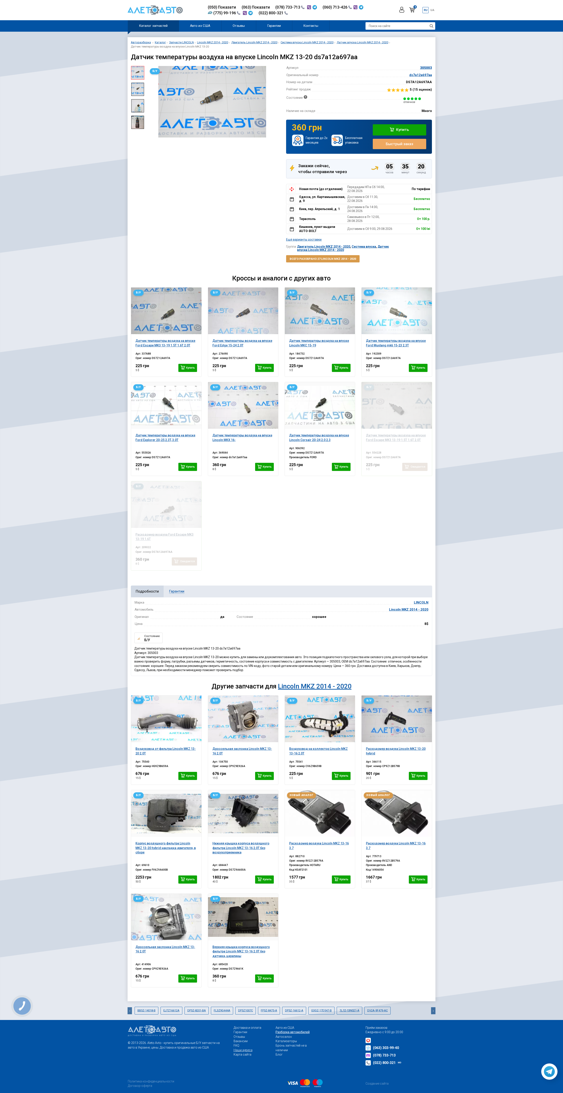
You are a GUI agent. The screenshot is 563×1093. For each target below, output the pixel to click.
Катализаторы (286, 1041)
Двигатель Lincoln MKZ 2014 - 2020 (323, 246)
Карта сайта (242, 1054)
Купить (402, 129)
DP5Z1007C (245, 1010)
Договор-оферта (140, 1086)
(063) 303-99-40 (386, 1048)
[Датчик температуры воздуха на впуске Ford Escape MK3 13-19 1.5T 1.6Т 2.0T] (166, 310)
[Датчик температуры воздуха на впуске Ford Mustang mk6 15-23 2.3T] (397, 310)
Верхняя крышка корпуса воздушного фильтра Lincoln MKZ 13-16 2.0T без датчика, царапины (241, 951)
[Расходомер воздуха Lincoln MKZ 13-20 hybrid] (397, 719)
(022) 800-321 (271, 13)
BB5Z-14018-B (146, 1010)
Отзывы (239, 26)
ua (432, 10)
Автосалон (284, 1036)
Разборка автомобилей (293, 1032)
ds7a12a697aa (420, 75)
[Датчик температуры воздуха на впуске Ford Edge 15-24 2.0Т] (243, 310)
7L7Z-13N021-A (349, 1010)
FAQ (236, 1045)
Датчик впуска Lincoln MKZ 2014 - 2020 (343, 248)
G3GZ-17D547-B (321, 1010)
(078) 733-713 (288, 7)
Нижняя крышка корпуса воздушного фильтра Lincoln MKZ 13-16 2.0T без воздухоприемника (240, 848)
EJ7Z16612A (171, 1010)
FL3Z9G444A (222, 1010)
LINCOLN (421, 602)
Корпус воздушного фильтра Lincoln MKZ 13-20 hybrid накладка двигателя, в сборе (165, 848)
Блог (279, 1054)
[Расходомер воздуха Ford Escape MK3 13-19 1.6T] (166, 504)
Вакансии (241, 1041)
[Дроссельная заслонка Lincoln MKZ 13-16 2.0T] (243, 719)
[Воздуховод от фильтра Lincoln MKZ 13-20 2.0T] (166, 719)
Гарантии (274, 26)
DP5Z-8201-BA (196, 1010)
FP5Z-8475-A (269, 1010)
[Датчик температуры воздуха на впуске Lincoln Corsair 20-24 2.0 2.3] (320, 405)
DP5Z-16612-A (294, 1010)
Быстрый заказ (399, 144)
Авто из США (200, 26)
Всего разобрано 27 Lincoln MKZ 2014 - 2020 (323, 258)
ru (426, 10)
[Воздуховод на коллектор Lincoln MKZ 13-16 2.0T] (320, 719)
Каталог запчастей (153, 26)
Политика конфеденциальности (151, 1081)
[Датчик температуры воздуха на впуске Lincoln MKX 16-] (243, 405)
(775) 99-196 (225, 13)
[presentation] (151, 101)
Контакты (310, 26)
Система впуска (364, 246)
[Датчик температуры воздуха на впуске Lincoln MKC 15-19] (320, 310)
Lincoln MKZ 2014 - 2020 (408, 609)
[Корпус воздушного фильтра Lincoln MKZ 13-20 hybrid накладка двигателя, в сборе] (166, 813)
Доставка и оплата (247, 1027)
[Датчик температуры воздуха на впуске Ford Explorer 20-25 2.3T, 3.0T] (166, 405)
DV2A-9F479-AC (377, 1010)
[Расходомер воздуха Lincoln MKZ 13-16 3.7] (320, 813)
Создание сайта (377, 1083)
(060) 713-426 (335, 7)
